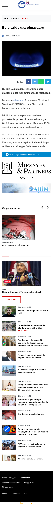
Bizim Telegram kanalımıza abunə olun (24, 155)
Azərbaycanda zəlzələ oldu (15, 245)
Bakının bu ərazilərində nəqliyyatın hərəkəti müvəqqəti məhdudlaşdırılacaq (33, 432)
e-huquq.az (18, 100)
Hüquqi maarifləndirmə (11, 482)
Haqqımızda (29, 482)
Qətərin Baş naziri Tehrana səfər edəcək (21, 292)
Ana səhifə (11, 18)
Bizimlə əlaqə (7, 487)
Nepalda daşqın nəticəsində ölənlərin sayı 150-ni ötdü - (31, 328)
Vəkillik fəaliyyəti (9, 478)
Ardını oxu (11, 300)
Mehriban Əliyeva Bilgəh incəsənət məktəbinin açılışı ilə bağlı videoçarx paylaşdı (33, 402)
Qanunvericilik (26, 478)
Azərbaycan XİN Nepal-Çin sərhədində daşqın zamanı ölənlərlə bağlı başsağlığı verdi (33, 342)
